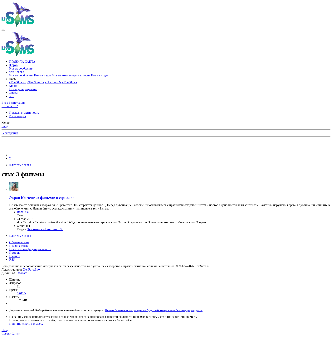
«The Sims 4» (17, 82)
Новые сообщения (21, 68)
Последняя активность (24, 112)
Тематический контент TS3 (45, 229)
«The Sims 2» (53, 82)
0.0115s (21, 293)
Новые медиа (42, 75)
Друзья (13, 92)
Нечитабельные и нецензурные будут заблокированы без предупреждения (154, 310)
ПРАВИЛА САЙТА (22, 61)
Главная (14, 256)
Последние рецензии (23, 89)
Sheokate (21, 273)
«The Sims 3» (35, 82)
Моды (13, 85)
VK (11, 96)
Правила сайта (18, 245)
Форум (13, 65)
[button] (12, 78)
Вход (5, 126)
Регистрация (17, 116)
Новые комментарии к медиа (71, 75)
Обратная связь (19, 242)
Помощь (14, 252)
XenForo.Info (31, 269)
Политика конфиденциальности (30, 249)
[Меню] (3, 30)
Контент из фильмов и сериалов (41, 198)
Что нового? (17, 72)
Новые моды (99, 75)
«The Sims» (69, 82)
